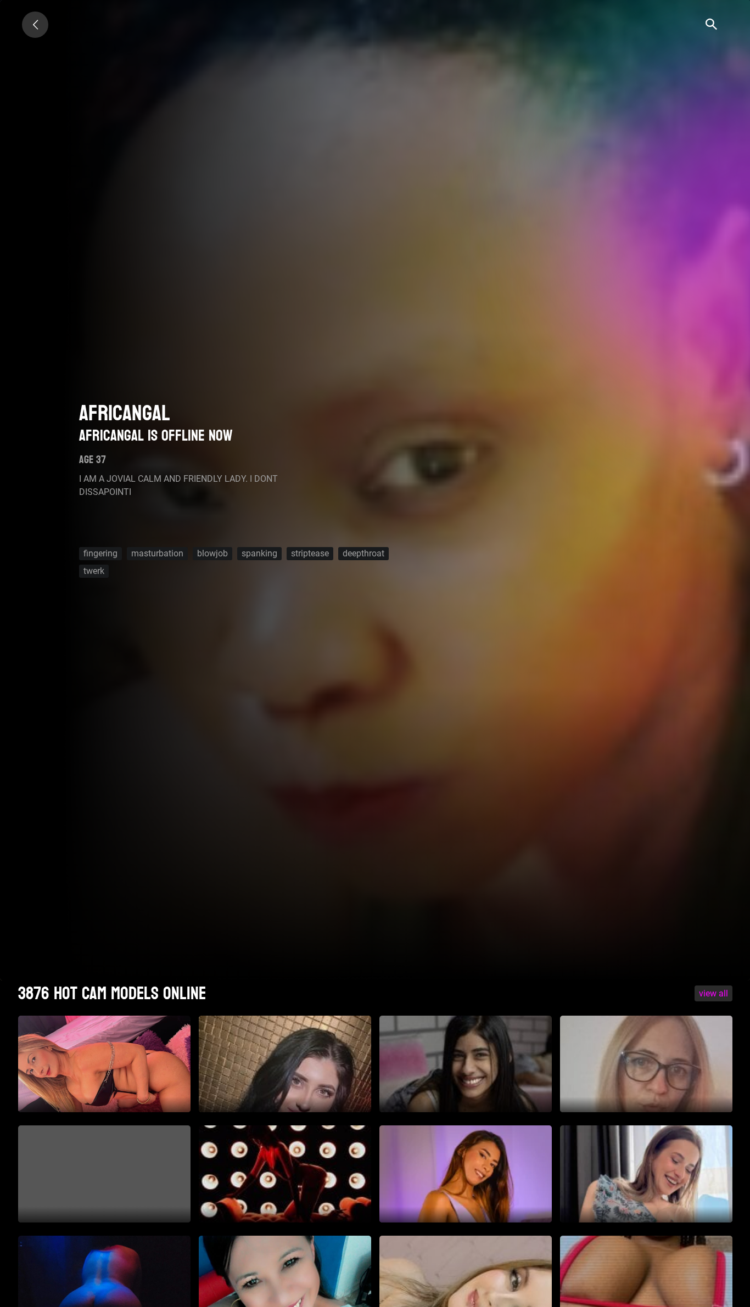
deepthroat (363, 553)
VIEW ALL (713, 993)
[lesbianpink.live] (35, 25)
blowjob (212, 553)
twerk (93, 571)
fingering (100, 553)
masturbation (157, 553)
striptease (310, 553)
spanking (259, 553)
